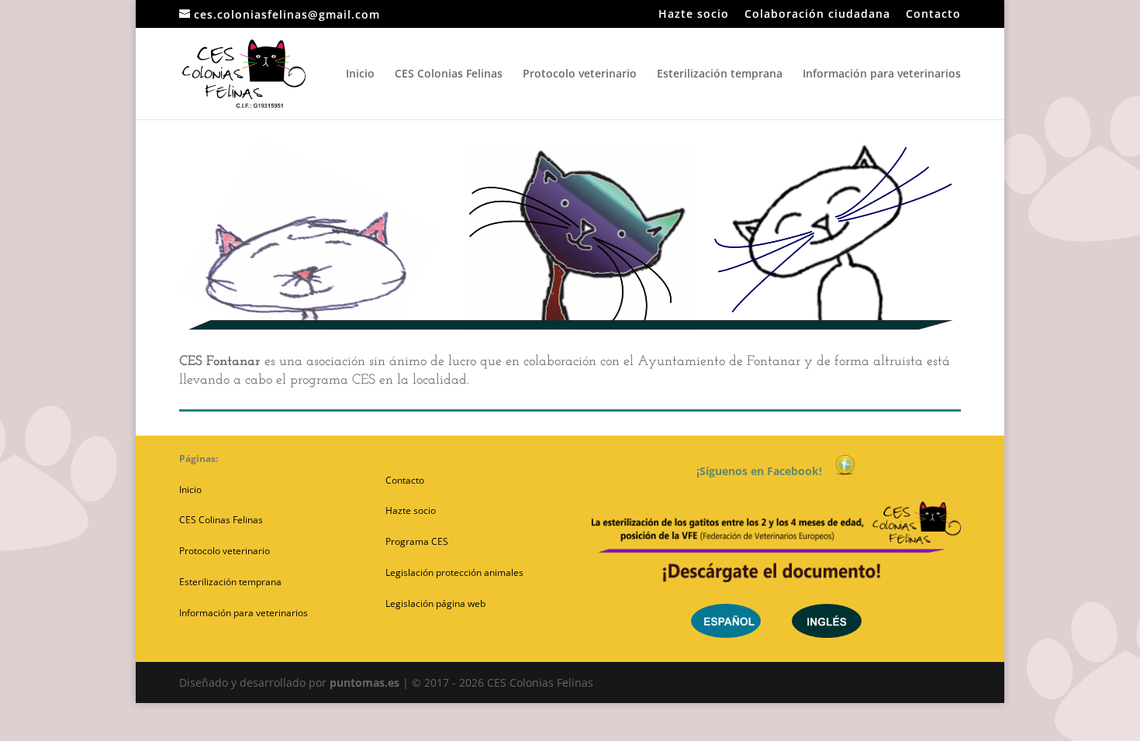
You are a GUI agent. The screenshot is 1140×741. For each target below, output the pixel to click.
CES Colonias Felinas (449, 74)
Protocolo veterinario (580, 74)
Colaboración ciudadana (817, 15)
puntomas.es (364, 682)
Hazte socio (693, 15)
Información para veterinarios (882, 74)
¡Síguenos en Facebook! (765, 471)
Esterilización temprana (719, 74)
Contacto (933, 15)
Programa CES (416, 541)
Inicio (360, 74)
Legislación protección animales (454, 572)
